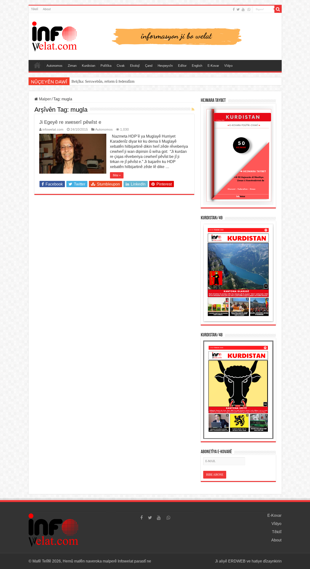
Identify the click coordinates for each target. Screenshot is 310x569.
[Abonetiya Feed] (193, 109)
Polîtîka (106, 65)
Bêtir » (117, 175)
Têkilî (34, 9)
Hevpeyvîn (165, 65)
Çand (148, 65)
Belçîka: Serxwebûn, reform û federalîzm (102, 81)
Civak (121, 65)
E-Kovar (213, 65)
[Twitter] (238, 9)
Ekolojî (135, 65)
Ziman (72, 65)
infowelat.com (52, 129)
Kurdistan (88, 65)
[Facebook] (233, 9)
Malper (44, 99)
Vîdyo (228, 65)
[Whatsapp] (249, 9)
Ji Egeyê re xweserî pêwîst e (70, 122)
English (197, 65)
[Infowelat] (155, 35)
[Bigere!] (278, 9)
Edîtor (182, 65)
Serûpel (37, 65)
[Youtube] (243, 9)
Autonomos (54, 65)
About (47, 9)
